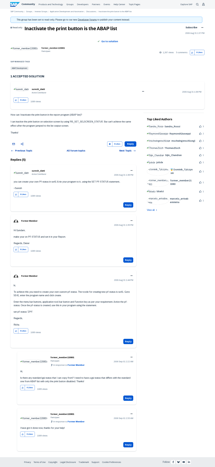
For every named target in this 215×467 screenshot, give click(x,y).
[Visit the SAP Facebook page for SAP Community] (173, 462)
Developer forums (87, 19)
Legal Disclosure (68, 462)
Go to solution (109, 41)
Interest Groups (41, 12)
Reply (128, 205)
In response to (69, 365)
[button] (192, 52)
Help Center (119, 4)
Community (28, 4)
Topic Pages (134, 4)
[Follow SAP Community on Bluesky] (178, 462)
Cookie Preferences (111, 462)
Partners (96, 4)
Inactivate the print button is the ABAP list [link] (115, 12)
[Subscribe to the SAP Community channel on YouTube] (184, 462)
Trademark (84, 462)
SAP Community (17, 12)
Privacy (27, 462)
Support (95, 462)
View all (151, 210)
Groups (70, 4)
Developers (82, 4)
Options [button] (201, 27)
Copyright (52, 462)
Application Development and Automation (67, 12)
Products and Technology (51, 4)
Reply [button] (130, 144)
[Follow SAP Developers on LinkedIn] (189, 462)
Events (107, 4)
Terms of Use (39, 462)
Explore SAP (186, 4)
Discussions (91, 12)
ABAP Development (19, 68)
